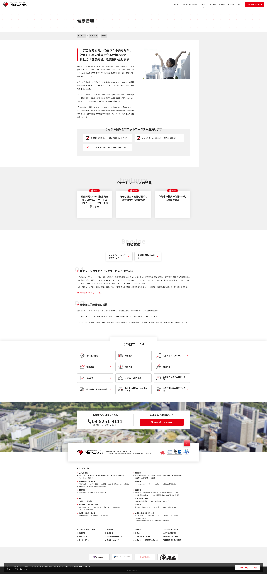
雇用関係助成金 (83, 515)
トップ (176, 4)
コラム (239, 4)
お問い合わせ (83, 536)
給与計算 (156, 507)
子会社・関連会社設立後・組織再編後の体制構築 (165, 495)
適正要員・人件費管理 (141, 478)
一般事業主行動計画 (140, 518)
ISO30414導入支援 (141, 498)
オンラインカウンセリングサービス (117, 256)
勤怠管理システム (84, 507)
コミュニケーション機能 (86, 509)
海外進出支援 (82, 492)
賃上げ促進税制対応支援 (169, 507)
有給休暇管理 (116, 507)
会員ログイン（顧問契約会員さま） (147, 540)
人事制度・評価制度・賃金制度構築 (160, 475)
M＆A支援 (138, 492)
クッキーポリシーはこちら (17, 569)
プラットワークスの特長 (189, 4)
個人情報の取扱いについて (116, 536)
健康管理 (138, 481)
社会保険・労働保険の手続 (142, 507)
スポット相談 (94, 484)
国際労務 (82, 490)
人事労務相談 (82, 484)
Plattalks (156, 484)
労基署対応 (82, 486)
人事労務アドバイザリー (87, 481)
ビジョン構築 (83, 473)
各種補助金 (94, 515)
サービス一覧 (84, 468)
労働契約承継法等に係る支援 (170, 492)
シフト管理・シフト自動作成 (101, 507)
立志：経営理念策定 (103, 475)
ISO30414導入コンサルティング (160, 501)
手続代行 (138, 504)
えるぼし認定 (139, 515)
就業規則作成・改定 (140, 475)
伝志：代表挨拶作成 (118, 475)
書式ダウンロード (113, 540)
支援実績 (222, 4)
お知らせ (110, 533)
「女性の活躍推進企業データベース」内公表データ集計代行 (152, 520)
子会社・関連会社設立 (141, 495)
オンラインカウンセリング (142, 484)
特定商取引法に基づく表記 (172, 540)
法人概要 (138, 529)
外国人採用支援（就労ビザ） (98, 492)
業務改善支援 (177, 475)
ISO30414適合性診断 (141, 501)
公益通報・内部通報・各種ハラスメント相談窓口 (115, 484)
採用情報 (231, 4)
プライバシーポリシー (142, 536)
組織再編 (138, 490)
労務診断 (89, 501)
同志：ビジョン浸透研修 (86, 478)
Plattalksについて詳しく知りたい (89, 292)
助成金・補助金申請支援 (87, 513)
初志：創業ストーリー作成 (86, 475)
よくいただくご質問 (169, 533)
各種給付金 (104, 515)
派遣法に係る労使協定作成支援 (97, 486)
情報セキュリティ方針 (170, 536)
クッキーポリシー (85, 540)
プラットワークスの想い (171, 529)
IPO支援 (81, 501)
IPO (80, 498)
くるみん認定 (150, 515)
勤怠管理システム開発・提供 (88, 504)
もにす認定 (174, 515)
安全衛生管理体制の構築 (146, 256)
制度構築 (138, 473)
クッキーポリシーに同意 (248, 567)
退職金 (153, 478)
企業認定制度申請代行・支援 (144, 513)
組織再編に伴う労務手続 (151, 492)
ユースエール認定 (163, 515)
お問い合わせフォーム (163, 422)
